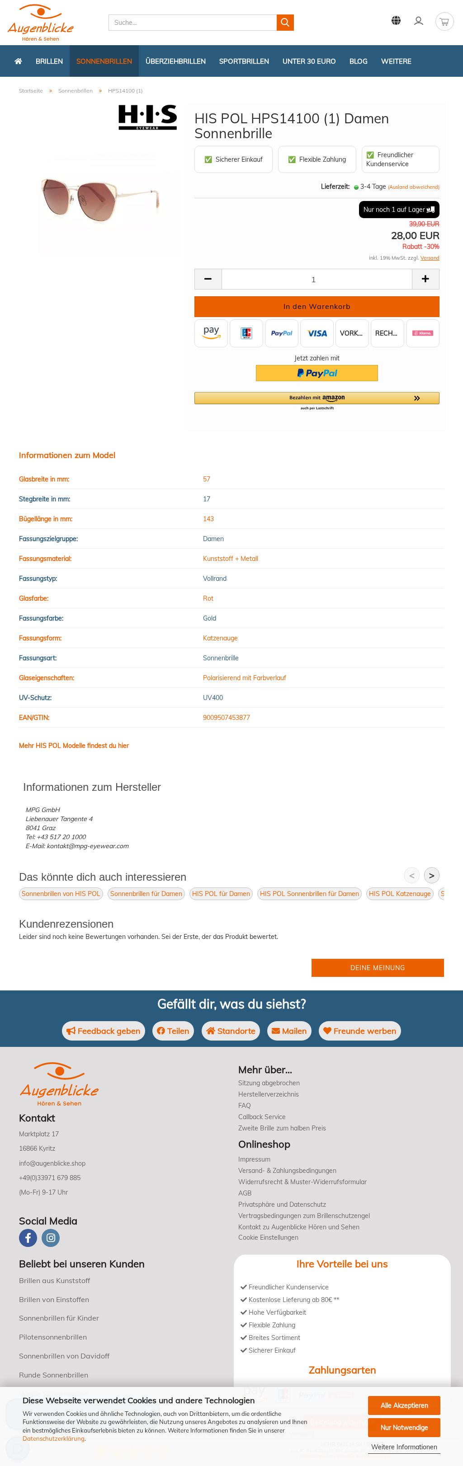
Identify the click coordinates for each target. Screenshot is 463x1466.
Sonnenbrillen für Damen (146, 894)
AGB (245, 1193)
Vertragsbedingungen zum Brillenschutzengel (304, 1216)
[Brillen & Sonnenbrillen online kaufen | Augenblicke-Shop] (54, 22)
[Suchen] (285, 22)
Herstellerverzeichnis (268, 1094)
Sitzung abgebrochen (269, 1083)
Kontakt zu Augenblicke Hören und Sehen (298, 1227)
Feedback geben (108, 1031)
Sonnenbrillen (104, 61)
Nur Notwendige (404, 1428)
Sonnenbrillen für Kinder (59, 1317)
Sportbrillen (244, 61)
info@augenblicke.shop (52, 1163)
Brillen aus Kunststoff (54, 1280)
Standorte (235, 1031)
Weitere (396, 61)
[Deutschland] (396, 20)
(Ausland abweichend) (413, 187)
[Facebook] (28, 1238)
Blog (359, 61)
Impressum (254, 1159)
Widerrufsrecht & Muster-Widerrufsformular (302, 1182)
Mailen (293, 1031)
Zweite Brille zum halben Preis (282, 1128)
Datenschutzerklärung (54, 1438)
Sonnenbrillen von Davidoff (64, 1355)
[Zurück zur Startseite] (18, 61)
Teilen (177, 1031)
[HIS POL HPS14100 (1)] (100, 203)
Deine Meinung (377, 968)
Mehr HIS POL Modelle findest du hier (74, 746)
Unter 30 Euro (309, 61)
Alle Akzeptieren (404, 1405)
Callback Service (262, 1117)
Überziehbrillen (176, 61)
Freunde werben (364, 1031)
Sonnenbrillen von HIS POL (61, 894)
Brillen (49, 61)
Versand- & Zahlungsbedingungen (287, 1171)
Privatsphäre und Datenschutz (282, 1204)
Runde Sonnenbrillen (53, 1374)
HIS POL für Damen (221, 894)
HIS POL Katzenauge (400, 894)
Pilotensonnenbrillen (53, 1336)
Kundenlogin (418, 20)
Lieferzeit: (335, 186)
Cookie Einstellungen (268, 1237)
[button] (316, 401)
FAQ (244, 1106)
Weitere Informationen (404, 1447)
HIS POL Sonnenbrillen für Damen (309, 894)
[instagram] (51, 1238)
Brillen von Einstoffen (54, 1299)
